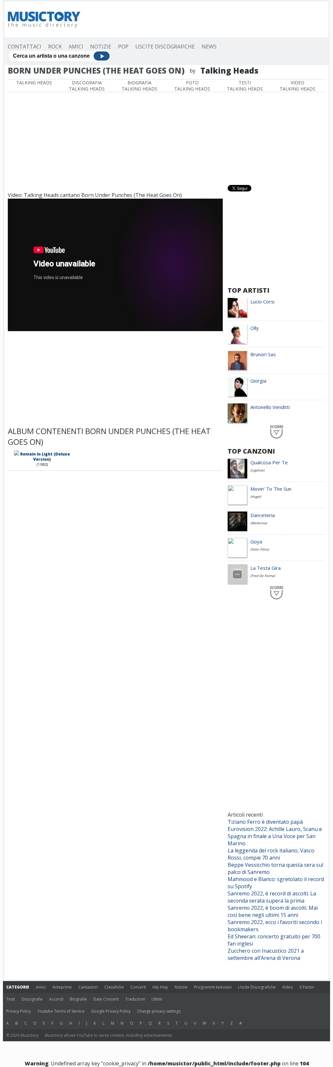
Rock (55, 46)
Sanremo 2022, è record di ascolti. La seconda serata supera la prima (272, 897)
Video (287, 987)
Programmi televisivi (213, 987)
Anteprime (62, 987)
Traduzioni (135, 999)
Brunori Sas (263, 354)
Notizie (100, 46)
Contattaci (24, 46)
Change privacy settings (158, 1011)
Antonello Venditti (270, 407)
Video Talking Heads (297, 85)
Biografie (78, 999)
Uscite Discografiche (165, 46)
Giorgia (258, 380)
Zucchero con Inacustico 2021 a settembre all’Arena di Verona (266, 954)
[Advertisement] (206, 19)
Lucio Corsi (262, 301)
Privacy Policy (18, 1011)
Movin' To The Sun (270, 488)
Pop (123, 46)
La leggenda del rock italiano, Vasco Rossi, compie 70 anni (271, 854)
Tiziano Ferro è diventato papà (265, 821)
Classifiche (114, 987)
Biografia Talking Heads (139, 85)
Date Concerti (106, 999)
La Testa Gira (265, 568)
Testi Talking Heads (245, 85)
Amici (76, 46)
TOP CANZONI (251, 451)
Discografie (32, 999)
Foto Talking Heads (192, 85)
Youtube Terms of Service (61, 1011)
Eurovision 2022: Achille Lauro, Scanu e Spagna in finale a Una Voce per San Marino (275, 836)
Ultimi (157, 999)
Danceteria (262, 515)
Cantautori (88, 987)
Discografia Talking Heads (87, 85)
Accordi (56, 999)
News (209, 46)
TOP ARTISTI (248, 290)
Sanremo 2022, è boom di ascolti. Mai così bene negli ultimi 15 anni (273, 911)
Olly (254, 328)
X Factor (307, 987)
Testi (10, 999)
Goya (256, 541)
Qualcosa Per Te (269, 462)
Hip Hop (160, 987)
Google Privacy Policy (110, 1011)
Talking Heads (34, 82)
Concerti (138, 987)
